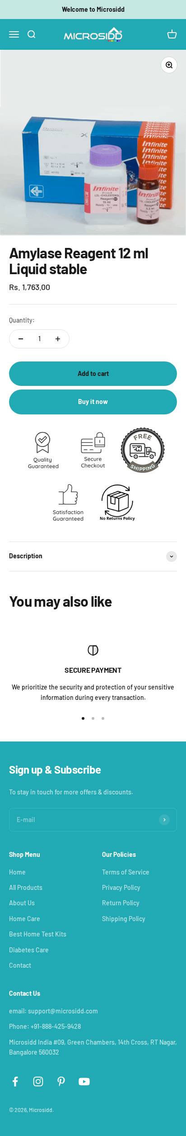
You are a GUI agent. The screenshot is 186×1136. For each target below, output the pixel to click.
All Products (25, 887)
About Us (22, 903)
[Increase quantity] (57, 339)
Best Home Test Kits (37, 934)
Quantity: (22, 320)
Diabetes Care (29, 950)
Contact (20, 965)
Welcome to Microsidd (93, 9)
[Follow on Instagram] (38, 1081)
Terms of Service (125, 872)
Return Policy (121, 903)
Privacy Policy (121, 887)
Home (17, 872)
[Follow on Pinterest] (61, 1081)
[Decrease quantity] (20, 339)
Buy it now (93, 401)
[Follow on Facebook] (15, 1081)
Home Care (24, 918)
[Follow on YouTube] (84, 1081)
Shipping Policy (123, 918)
